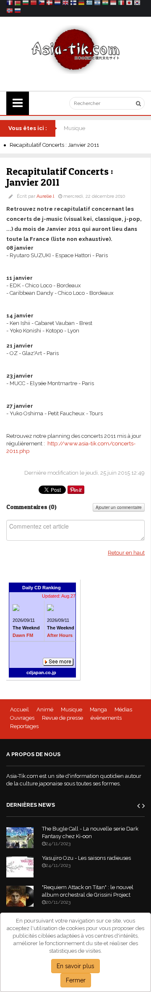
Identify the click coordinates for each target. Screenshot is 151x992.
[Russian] (17, 12)
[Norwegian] (9, 12)
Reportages (24, 726)
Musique (74, 128)
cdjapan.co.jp (41, 672)
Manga (98, 709)
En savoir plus (75, 966)
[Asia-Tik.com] (75, 49)
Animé (44, 709)
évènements (106, 718)
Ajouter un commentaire (119, 507)
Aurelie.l (45, 196)
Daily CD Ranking (41, 587)
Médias (123, 709)
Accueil (19, 709)
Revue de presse (62, 718)
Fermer (76, 980)
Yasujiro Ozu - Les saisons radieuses (86, 858)
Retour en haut (126, 553)
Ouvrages (22, 718)
